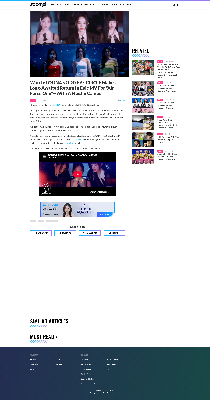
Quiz (66, 4)
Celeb (84, 4)
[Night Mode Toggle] (177, 5)
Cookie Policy (86, 374)
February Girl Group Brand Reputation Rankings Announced (166, 88)
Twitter (66, 233)
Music (114, 4)
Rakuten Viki (110, 393)
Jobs (108, 369)
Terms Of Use (86, 364)
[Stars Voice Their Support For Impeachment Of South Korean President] (143, 122)
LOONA (56, 105)
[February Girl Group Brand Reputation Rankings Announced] (143, 88)
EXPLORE (54, 4)
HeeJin (33, 221)
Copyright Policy (87, 379)
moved (79, 139)
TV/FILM (103, 4)
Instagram (90, 233)
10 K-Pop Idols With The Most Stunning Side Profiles (168, 139)
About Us (84, 359)
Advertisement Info (88, 384)
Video (75, 4)
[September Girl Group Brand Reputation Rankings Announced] (143, 156)
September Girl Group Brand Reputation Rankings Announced (167, 156)
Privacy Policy (86, 369)
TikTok (58, 359)
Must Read (42, 337)
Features (125, 4)
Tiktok (115, 233)
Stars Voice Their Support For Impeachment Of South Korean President (167, 124)
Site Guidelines (112, 359)
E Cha (122, 100)
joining (70, 143)
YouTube (58, 364)
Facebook (42, 233)
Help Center (111, 364)
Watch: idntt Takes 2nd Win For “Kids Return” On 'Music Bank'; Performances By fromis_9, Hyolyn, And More (168, 71)
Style (93, 4)
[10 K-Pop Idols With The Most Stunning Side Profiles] (143, 139)
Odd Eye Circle (52, 221)
